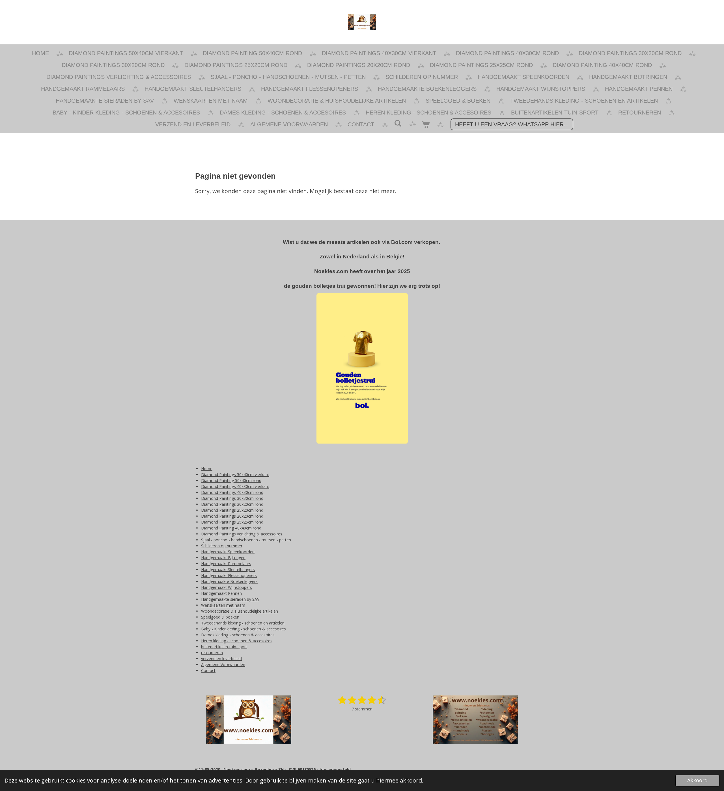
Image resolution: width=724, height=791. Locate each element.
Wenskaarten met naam (223, 605)
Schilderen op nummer (221, 545)
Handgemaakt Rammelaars (226, 563)
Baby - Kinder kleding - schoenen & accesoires (243, 629)
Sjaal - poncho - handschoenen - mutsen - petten (246, 540)
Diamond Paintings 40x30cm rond (232, 492)
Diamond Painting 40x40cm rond (231, 528)
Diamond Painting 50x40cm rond (231, 480)
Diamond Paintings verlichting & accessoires (241, 534)
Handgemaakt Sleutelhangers (228, 569)
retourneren (212, 652)
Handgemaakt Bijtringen (223, 557)
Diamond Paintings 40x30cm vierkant (235, 486)
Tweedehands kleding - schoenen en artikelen (243, 623)
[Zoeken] (397, 123)
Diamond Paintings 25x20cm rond (232, 510)
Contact (208, 670)
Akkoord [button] (697, 780)
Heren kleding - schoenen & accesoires (236, 640)
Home (206, 468)
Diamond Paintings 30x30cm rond (232, 498)
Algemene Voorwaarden (223, 664)
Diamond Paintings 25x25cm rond (232, 522)
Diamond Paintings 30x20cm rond (232, 504)
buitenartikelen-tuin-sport (224, 646)
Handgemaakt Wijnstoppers (226, 587)
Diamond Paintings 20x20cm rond (232, 516)
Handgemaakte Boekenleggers (229, 581)
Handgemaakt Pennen (221, 593)
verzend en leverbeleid (221, 658)
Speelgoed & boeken (220, 617)
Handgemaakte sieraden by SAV (230, 599)
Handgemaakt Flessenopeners (229, 575)
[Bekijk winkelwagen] (425, 124)
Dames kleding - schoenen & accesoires (238, 634)
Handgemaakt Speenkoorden (228, 551)
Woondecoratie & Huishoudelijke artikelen (239, 611)
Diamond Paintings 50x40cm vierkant (235, 474)
